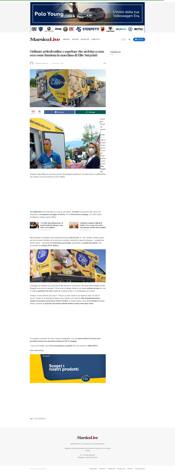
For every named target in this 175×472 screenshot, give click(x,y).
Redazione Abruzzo (42, 63)
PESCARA (75, 39)
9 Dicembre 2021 (86, 230)
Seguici (140, 39)
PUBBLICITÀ (95, 39)
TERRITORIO (93, 469)
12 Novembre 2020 (58, 63)
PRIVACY (130, 469)
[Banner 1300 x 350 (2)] (87, 17)
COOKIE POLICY (140, 469)
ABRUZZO (66, 39)
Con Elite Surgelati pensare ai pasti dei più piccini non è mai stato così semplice (51, 225)
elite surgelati (39, 418)
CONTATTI (102, 469)
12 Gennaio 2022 (46, 230)
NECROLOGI (85, 39)
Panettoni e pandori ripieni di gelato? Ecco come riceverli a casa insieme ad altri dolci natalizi (93, 225)
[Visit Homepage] (45, 39)
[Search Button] (129, 39)
